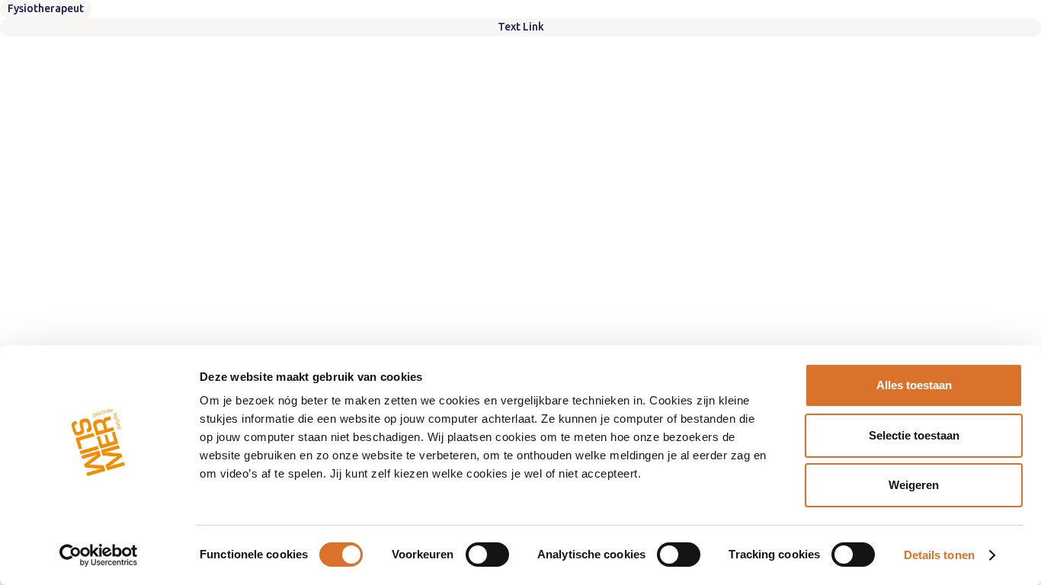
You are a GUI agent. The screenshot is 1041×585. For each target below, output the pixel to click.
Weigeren (914, 484)
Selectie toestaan (914, 435)
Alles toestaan (914, 385)
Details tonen (939, 554)
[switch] (487, 554)
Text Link (521, 27)
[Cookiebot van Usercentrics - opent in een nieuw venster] (98, 555)
